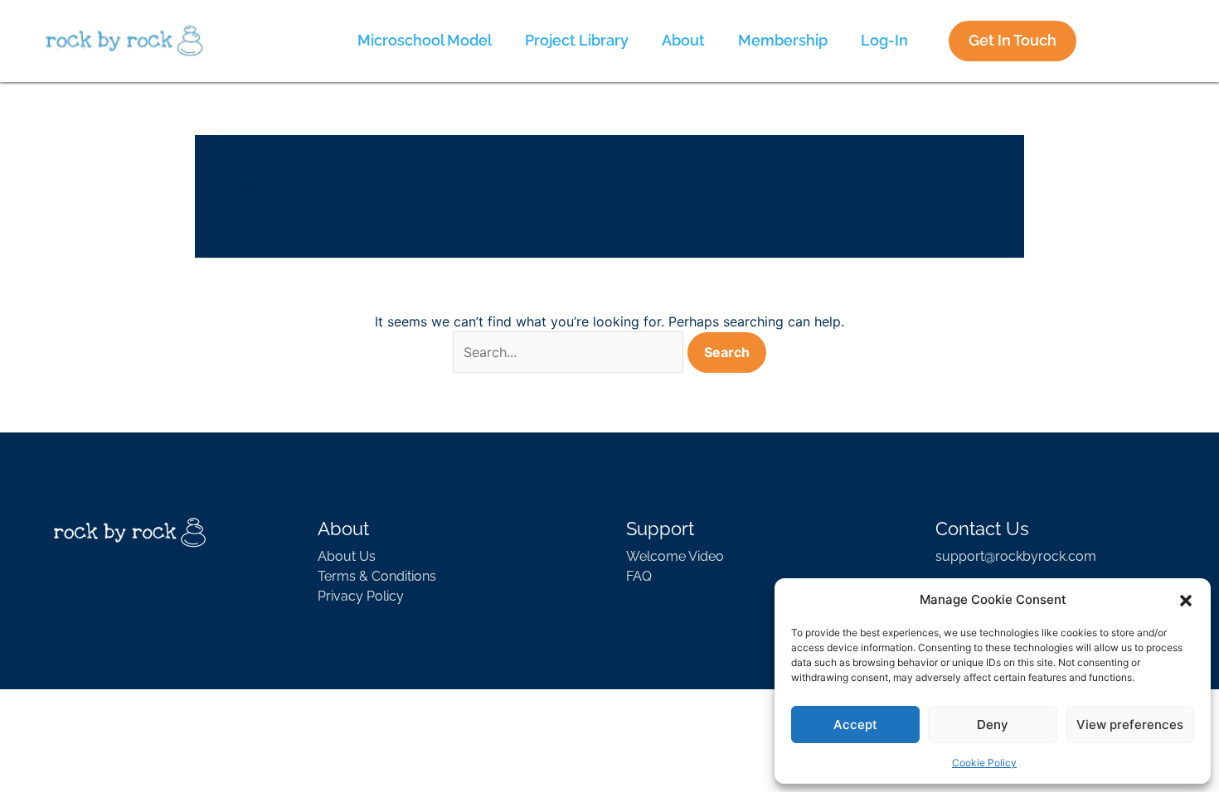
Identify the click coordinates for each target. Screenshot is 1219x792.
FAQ (639, 576)
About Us (347, 556)
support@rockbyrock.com (1015, 556)
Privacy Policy (361, 596)
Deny (992, 724)
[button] (1186, 600)
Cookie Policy (984, 762)
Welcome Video (675, 556)
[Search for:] (568, 352)
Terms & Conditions (377, 576)
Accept (855, 724)
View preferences (1129, 724)
